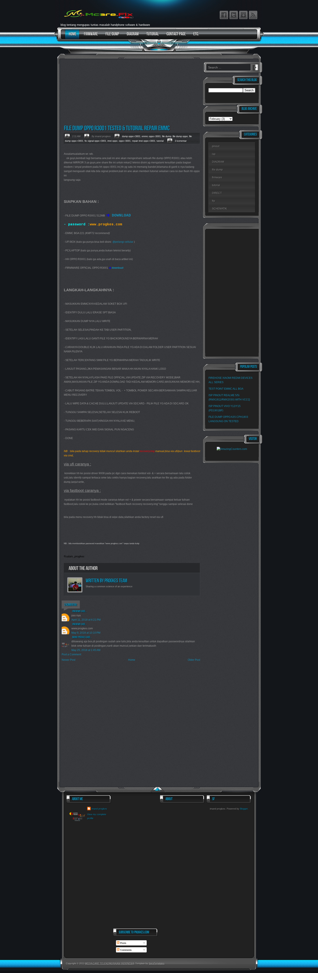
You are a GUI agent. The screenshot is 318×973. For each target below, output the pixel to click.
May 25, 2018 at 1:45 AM (85, 650)
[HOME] (71, 36)
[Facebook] (224, 15)
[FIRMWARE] (90, 36)
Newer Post (68, 659)
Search (255, 66)
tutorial (160, 141)
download (117, 267)
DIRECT (217, 193)
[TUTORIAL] (151, 36)
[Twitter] (233, 15)
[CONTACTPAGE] (175, 36)
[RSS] (253, 15)
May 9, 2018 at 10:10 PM (85, 632)
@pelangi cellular (122, 241)
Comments (125, 950)
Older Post (194, 659)
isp (213, 154)
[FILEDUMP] (111, 36)
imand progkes (99, 808)
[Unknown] (76, 611)
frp (213, 200)
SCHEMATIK (219, 208)
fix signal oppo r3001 (95, 141)
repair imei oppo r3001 (143, 141)
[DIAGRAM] (131, 36)
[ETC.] (195, 36)
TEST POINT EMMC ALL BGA (226, 388)
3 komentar (181, 141)
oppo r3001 (125, 141)
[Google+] (243, 15)
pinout (215, 146)
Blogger (244, 808)
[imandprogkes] (79, 637)
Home (131, 659)
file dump (166, 136)
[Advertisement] (131, 92)
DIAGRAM (218, 161)
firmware (217, 177)
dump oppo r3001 (131, 136)
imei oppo (112, 141)
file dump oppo (180, 136)
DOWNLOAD (121, 215)
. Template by (149, 963)
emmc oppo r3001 (151, 136)
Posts (122, 943)
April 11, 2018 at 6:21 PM (86, 619)
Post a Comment (71, 654)
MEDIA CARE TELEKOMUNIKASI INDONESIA (109, 963)
